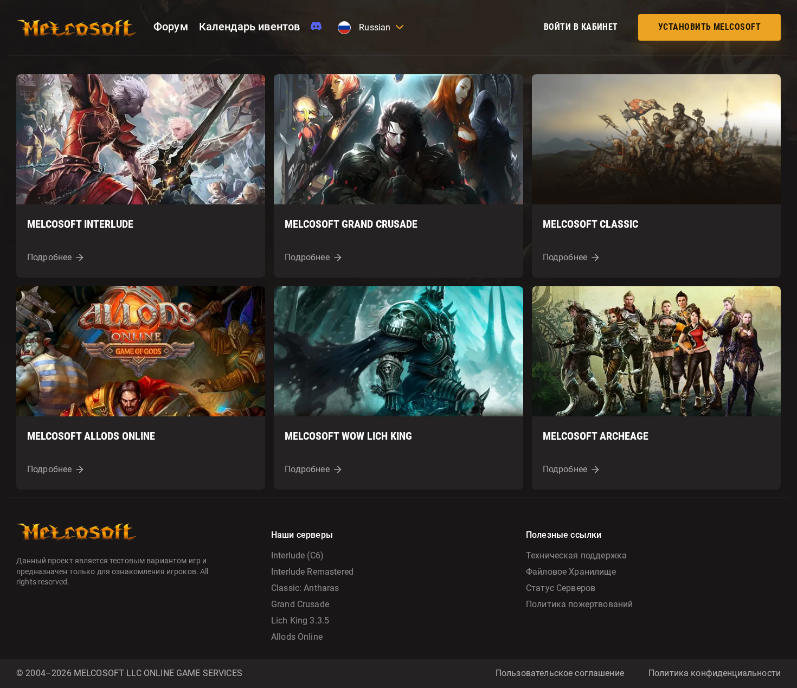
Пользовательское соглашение (560, 673)
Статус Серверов (560, 588)
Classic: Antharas (305, 588)
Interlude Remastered (312, 572)
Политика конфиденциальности (714, 673)
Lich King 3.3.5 (300, 620)
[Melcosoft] (76, 27)
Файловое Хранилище (571, 572)
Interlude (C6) (297, 555)
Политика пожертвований (579, 604)
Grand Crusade (300, 604)
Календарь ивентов (249, 26)
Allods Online (297, 637)
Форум (170, 26)
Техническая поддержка (576, 555)
